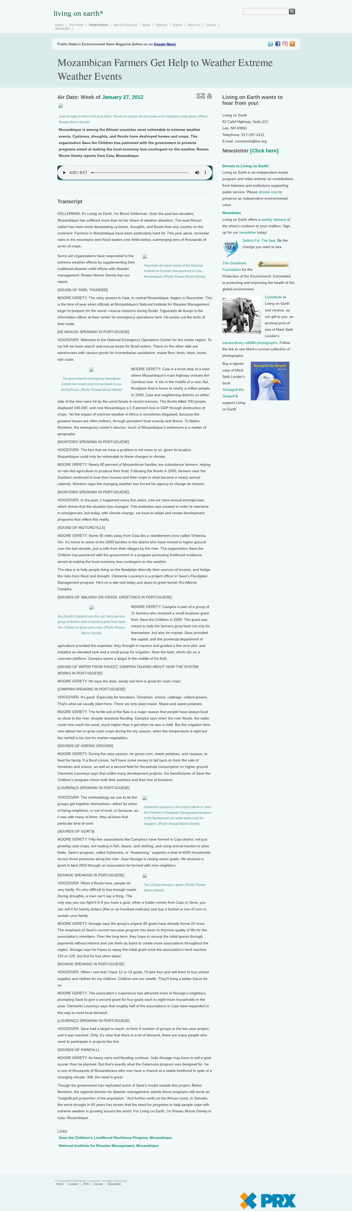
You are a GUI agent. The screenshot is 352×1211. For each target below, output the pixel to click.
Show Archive (98, 25)
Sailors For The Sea (258, 240)
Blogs (146, 25)
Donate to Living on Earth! (245, 166)
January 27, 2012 (122, 97)
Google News (164, 44)
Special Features (125, 25)
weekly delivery (273, 219)
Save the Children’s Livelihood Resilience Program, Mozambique (115, 1138)
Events (177, 25)
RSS (86, 1183)
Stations (161, 25)
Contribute (273, 297)
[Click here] (264, 151)
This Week (76, 25)
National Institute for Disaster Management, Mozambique (109, 1146)
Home (59, 25)
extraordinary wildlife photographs (250, 343)
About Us (194, 25)
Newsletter (62, 28)
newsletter (247, 232)
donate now (268, 192)
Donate (211, 25)
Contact (73, 1183)
